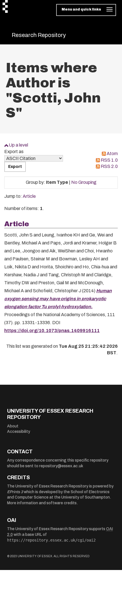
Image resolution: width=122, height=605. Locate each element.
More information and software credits (42, 503)
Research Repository (39, 35)
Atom (112, 153)
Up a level (18, 145)
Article (29, 196)
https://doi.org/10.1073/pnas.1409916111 (52, 330)
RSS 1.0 (109, 160)
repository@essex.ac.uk (61, 466)
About (12, 426)
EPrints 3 (15, 492)
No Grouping (83, 182)
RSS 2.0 (109, 166)
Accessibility (18, 431)
